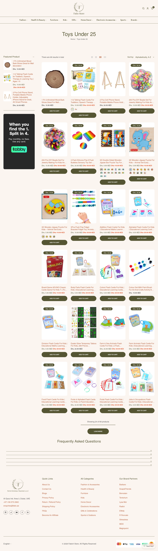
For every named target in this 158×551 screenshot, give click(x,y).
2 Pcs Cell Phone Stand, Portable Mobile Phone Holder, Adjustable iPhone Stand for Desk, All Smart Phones (23, 97)
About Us (46, 484)
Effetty (121, 510)
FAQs (44, 510)
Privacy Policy (48, 497)
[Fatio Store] (79, 8)
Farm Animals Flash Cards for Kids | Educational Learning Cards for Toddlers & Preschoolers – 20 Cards (141, 344)
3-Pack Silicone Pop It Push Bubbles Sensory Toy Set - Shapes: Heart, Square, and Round (82, 161)
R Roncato (123, 515)
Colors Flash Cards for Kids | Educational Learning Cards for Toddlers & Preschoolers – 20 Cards (112, 288)
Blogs (44, 493)
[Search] (143, 8)
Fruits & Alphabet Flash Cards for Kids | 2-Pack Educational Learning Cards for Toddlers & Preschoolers (83, 400)
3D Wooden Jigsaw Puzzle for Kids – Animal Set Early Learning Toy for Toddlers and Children (141, 161)
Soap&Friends (125, 489)
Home (73, 39)
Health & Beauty (87, 489)
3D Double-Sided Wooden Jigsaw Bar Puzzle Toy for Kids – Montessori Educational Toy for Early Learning (112, 161)
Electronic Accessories (90, 506)
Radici (122, 506)
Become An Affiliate (50, 515)
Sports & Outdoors (88, 515)
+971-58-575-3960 (11, 502)
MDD (121, 524)
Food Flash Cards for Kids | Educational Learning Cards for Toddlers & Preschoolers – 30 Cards (54, 400)
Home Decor (86, 502)
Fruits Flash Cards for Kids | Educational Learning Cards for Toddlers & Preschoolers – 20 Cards (112, 400)
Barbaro (122, 484)
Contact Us (46, 489)
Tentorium (123, 497)
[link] (134, 20)
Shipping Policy (48, 506)
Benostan (123, 493)
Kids (82, 497)
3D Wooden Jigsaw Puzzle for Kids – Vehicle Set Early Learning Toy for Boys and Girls (54, 228)
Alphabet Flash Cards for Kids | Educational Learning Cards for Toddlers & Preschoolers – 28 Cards (141, 228)
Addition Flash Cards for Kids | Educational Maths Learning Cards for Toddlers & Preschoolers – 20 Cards (112, 228)
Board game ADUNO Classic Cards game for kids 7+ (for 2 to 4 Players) (54, 288)
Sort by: (130, 57)
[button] (64, 66)
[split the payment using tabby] (19, 141)
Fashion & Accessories (90, 484)
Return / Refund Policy (51, 502)
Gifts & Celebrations (89, 510)
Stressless (123, 519)
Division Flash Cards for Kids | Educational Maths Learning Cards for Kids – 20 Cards (54, 344)
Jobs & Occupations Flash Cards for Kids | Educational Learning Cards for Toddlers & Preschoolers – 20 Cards (141, 400)
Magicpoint (123, 528)
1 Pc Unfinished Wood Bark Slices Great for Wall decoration (23, 63)
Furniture (84, 493)
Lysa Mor (123, 502)
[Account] (148, 8)
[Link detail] (5, 512)
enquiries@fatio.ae (11, 505)
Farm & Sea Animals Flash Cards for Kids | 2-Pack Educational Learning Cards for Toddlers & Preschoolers (111, 344)
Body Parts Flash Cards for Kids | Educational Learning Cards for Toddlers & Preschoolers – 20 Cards (82, 288)
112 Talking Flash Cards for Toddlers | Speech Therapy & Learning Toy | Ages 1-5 (23, 77)
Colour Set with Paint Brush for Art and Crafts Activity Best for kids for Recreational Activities (141, 288)
